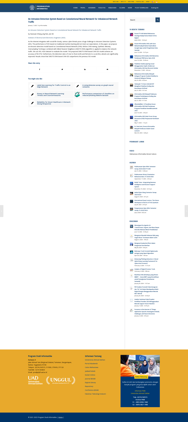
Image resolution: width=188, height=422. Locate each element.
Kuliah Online (90, 375)
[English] (153, 2)
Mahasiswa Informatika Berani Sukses (143, 154)
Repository (89, 386)
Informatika (43, 25)
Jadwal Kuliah (90, 371)
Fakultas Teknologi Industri (95, 394)
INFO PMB (131, 1)
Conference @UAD (92, 390)
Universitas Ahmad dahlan (95, 360)
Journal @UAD (90, 379)
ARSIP (147, 1)
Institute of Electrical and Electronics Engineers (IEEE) (46, 38)
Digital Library (90, 382)
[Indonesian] (157, 2)
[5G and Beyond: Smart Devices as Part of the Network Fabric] (1, 211)
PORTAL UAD (140, 1)
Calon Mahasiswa (91, 367)
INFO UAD (116, 1)
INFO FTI (123, 1)
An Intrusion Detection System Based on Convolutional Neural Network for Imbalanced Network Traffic (72, 20)
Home (60, 417)
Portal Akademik (91, 363)
